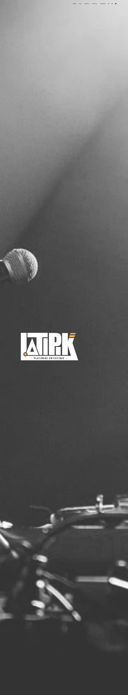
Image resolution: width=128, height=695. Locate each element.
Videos (87, 3)
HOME (74, 3)
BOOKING (102, 3)
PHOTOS (94, 3)
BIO (80, 3)
